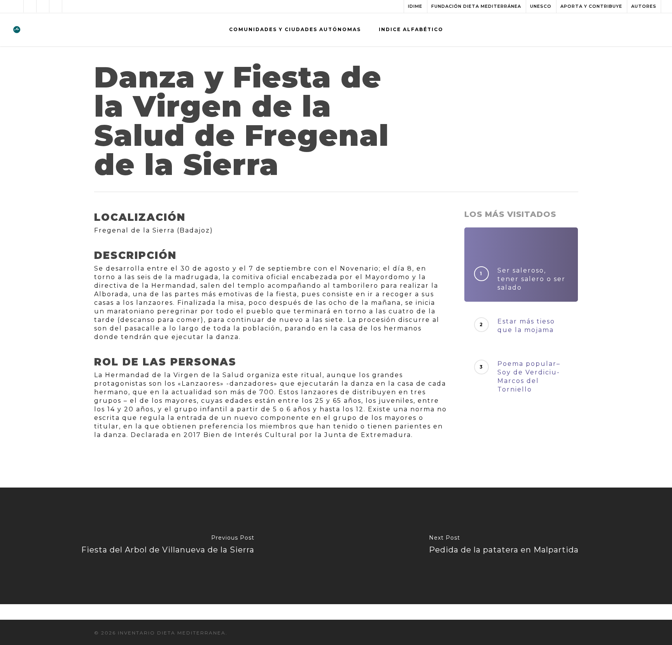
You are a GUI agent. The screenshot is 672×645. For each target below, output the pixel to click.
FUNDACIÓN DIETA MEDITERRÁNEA (476, 6)
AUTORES (643, 6)
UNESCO (540, 6)
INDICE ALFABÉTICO (411, 29)
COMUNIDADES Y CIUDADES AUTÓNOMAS (295, 29)
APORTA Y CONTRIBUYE (591, 6)
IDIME (415, 6)
